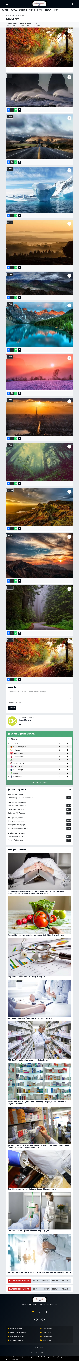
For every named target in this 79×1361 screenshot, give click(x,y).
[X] (37, 1319)
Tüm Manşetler (48, 1336)
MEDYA (48, 10)
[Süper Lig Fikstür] (70, 789)
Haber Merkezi (25, 720)
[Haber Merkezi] (12, 721)
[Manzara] (39, 47)
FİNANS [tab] (65, 1280)
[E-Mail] (20, 724)
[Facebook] (34, 1319)
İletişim (42, 1347)
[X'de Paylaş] (12, 110)
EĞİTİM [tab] (35, 1280)
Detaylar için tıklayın (39, 782)
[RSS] (44, 1319)
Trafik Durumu (47, 1332)
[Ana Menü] (7, 4)
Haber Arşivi (47, 1340)
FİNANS (32, 10)
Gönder (12, 708)
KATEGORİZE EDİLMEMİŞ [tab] (19, 1280)
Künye (36, 1347)
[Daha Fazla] (19, 110)
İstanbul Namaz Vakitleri (18, 1332)
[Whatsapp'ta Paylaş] (15, 110)
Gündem (21, 15)
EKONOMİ (23, 10)
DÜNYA (14, 10)
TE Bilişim (44, 1353)
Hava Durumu (47, 1329)
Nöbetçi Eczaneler (16, 1329)
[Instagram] (41, 1319)
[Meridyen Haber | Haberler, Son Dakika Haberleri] (39, 4)
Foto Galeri (10, 15)
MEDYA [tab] (55, 1280)
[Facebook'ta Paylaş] (8, 110)
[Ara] (72, 4)
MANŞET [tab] (45, 1280)
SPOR (55, 10)
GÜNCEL (4, 10)
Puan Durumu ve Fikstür (17, 1336)
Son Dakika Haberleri (17, 1340)
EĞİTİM (40, 10)
